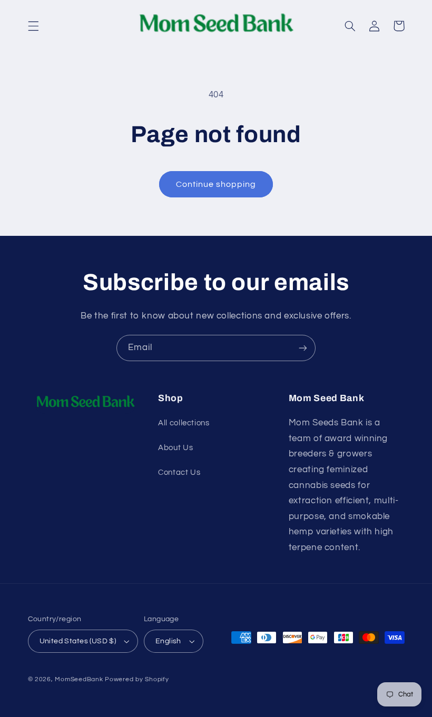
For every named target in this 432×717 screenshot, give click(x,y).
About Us (175, 448)
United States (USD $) (78, 641)
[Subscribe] (303, 348)
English (168, 641)
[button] (33, 26)
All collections (183, 423)
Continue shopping (216, 184)
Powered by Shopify (137, 679)
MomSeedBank (79, 679)
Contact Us (179, 472)
